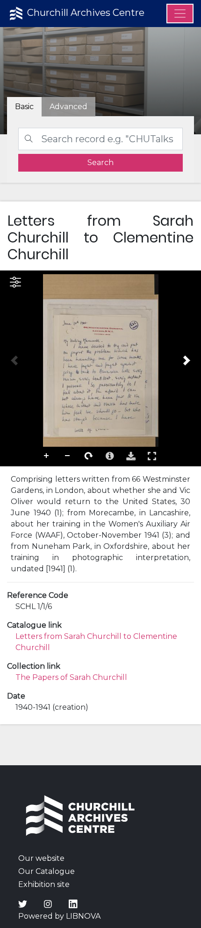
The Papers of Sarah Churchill (71, 677)
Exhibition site (44, 884)
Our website (41, 858)
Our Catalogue (46, 871)
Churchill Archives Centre (84, 12)
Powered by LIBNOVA (59, 916)
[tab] (68, 107)
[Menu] (180, 13)
